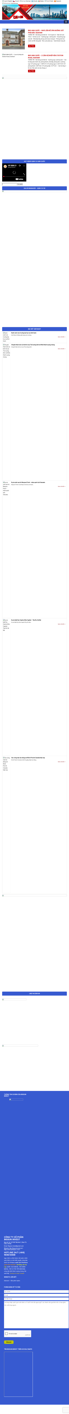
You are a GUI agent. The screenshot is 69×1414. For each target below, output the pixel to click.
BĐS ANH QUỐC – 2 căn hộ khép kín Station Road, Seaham (45, 56)
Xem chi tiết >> (61, 337)
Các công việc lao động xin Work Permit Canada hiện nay (28, 757)
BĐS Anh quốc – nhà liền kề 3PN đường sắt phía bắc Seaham (46, 31)
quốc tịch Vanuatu (10, 1264)
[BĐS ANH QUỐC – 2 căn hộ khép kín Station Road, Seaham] (13, 55)
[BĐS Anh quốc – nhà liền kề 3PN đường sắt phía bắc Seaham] (13, 39)
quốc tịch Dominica (21, 1262)
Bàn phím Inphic (15, 1281)
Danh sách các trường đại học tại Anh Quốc (23, 333)
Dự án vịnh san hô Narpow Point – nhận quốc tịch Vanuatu (28, 482)
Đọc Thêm (31, 46)
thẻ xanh (21, 1258)
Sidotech (6, 1281)
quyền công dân (22, 1260)
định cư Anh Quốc (12, 1258)
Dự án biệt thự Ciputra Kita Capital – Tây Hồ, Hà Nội (26, 620)
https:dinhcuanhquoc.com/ (12, 1249)
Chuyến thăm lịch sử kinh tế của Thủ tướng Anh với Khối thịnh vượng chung (33, 344)
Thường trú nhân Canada (17, 1273)
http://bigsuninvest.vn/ (15, 1248)
